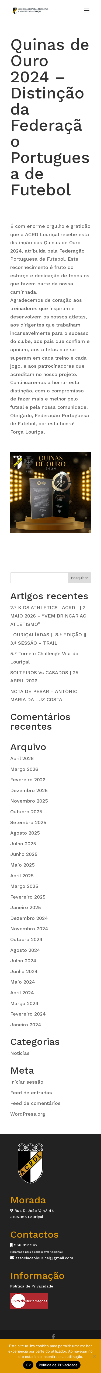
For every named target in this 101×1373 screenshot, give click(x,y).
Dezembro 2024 (29, 918)
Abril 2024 (22, 992)
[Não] (94, 1356)
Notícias (20, 1053)
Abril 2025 (22, 875)
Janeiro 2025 (25, 907)
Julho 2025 (23, 843)
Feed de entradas (31, 1092)
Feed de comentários (35, 1103)
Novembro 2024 (29, 928)
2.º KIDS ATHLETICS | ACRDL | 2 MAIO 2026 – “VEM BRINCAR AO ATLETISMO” (48, 616)
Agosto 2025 (25, 833)
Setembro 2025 (28, 822)
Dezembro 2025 (29, 790)
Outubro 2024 (26, 939)
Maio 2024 (22, 982)
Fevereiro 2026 (28, 779)
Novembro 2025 (29, 801)
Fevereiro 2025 (28, 897)
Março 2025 (24, 886)
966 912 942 (25, 1245)
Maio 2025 (22, 865)
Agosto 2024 (25, 950)
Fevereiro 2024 (28, 1014)
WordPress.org (27, 1114)
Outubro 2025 (26, 811)
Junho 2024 (24, 971)
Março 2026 (24, 769)
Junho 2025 (23, 854)
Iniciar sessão (26, 1082)
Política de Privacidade (31, 1286)
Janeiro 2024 (25, 1024)
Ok (28, 1365)
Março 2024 (24, 1003)
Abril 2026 (22, 758)
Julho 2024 (23, 960)
